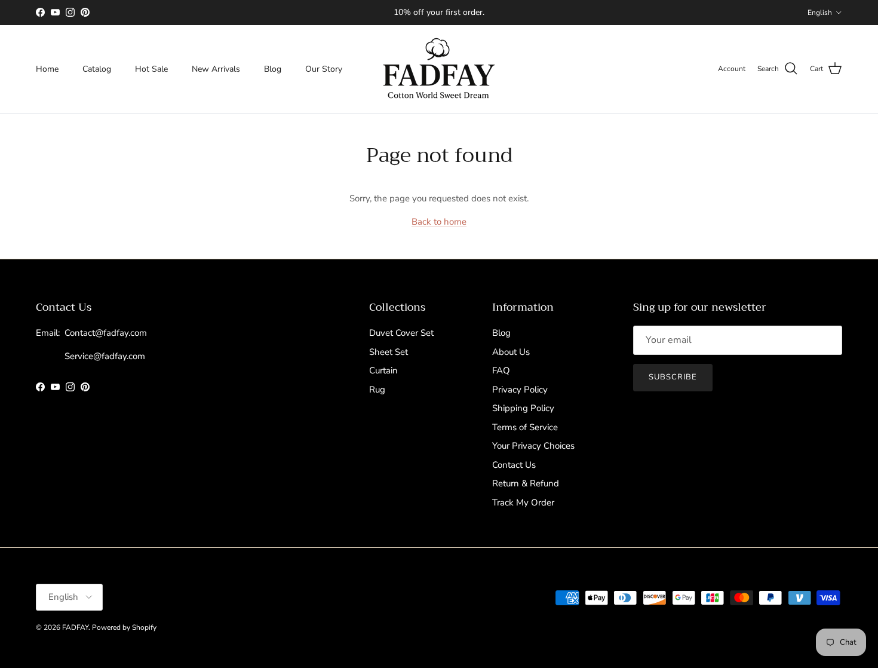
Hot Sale (151, 69)
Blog (272, 69)
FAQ (501, 370)
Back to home (439, 222)
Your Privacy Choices (533, 446)
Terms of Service (525, 427)
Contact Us (514, 465)
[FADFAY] (439, 69)
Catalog (96, 69)
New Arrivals (216, 69)
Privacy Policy (520, 390)
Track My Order (523, 502)
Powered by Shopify (124, 627)
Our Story (323, 69)
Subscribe (673, 377)
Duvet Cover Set (401, 333)
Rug (377, 390)
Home (47, 69)
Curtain (383, 370)
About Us (511, 352)
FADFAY (75, 627)
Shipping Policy (523, 408)
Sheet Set (388, 352)
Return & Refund (525, 483)
